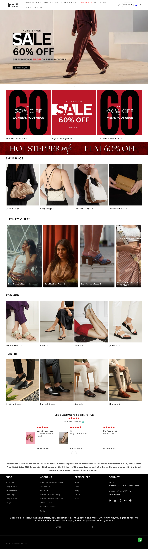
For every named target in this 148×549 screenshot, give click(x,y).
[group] (74, 47)
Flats (42, 345)
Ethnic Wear (12, 345)
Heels (77, 345)
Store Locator (46, 503)
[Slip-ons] (125, 380)
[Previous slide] (68, 86)
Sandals (113, 345)
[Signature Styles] (74, 112)
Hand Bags (10, 495)
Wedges (78, 491)
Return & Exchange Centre (51, 499)
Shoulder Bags (82, 208)
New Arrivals (11, 491)
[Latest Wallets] (125, 184)
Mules (77, 499)
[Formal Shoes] (57, 380)
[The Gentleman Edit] (119, 112)
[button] (33, 2)
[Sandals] (125, 321)
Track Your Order (47, 507)
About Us (44, 491)
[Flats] (57, 321)
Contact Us (45, 487)
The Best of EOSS (15, 138)
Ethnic (77, 495)
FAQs (42, 511)
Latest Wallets (117, 208)
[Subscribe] (92, 527)
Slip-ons (113, 404)
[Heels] (91, 321)
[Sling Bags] (57, 184)
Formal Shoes (47, 404)
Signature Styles (60, 138)
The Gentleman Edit (108, 138)
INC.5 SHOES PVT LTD (19, 543)
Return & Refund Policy (50, 495)
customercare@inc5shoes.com (124, 486)
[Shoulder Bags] (91, 184)
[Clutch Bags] (22, 184)
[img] (74, 418)
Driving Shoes (13, 404)
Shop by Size (11, 499)
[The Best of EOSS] (28, 112)
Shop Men (10, 482)
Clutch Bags (12, 208)
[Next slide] (79, 86)
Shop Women (12, 487)
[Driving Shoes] (22, 380)
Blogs (8, 503)
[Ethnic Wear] (22, 321)
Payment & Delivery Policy (51, 482)
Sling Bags (46, 208)
